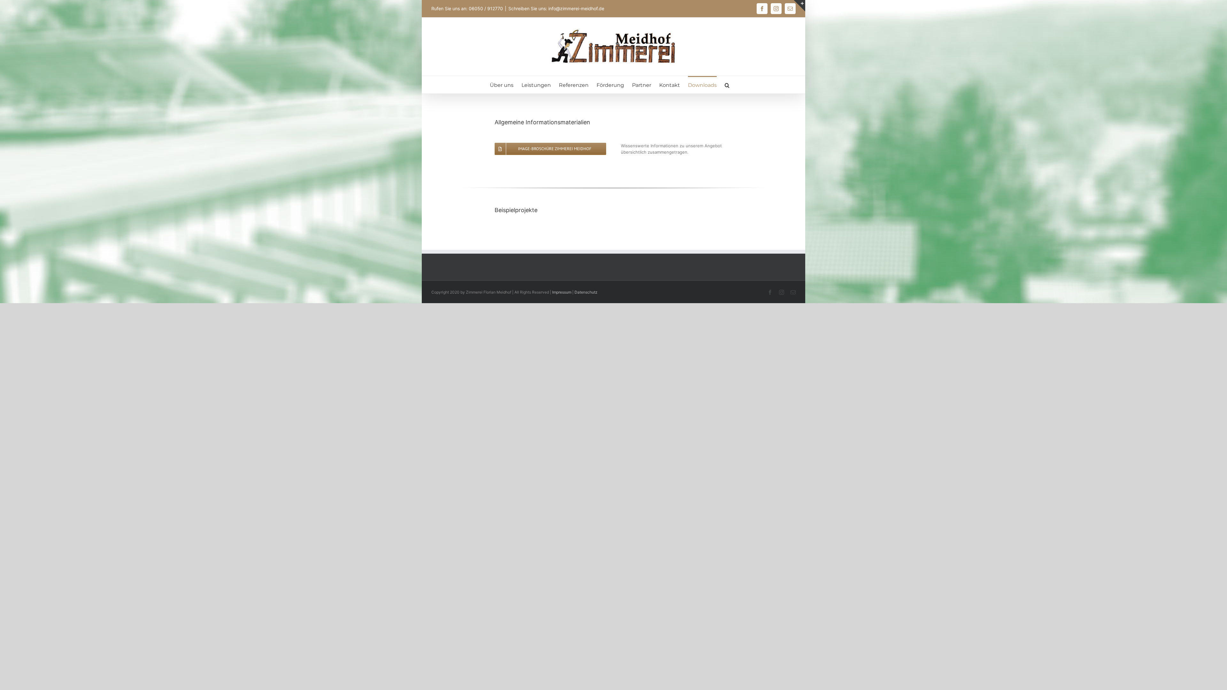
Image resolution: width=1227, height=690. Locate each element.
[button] (727, 85)
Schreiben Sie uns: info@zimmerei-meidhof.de (556, 8)
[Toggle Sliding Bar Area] (799, 6)
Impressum (561, 292)
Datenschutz (586, 292)
